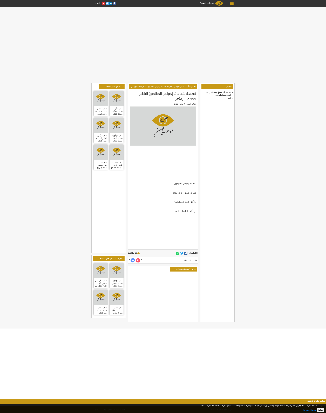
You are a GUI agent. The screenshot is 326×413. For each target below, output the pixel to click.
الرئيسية (193, 87)
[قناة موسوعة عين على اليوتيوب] (103, 3)
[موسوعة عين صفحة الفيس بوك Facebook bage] (114, 3)
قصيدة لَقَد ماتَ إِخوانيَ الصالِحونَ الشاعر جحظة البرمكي (151, 87)
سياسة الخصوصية (309, 410)
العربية (97, 3)
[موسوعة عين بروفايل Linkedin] (110, 3)
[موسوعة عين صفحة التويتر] (107, 3)
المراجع (228, 98)
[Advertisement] (163, 26)
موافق (320, 410)
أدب (187, 87)
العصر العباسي (179, 87)
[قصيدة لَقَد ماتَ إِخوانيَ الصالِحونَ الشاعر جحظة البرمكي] (185, 253)
